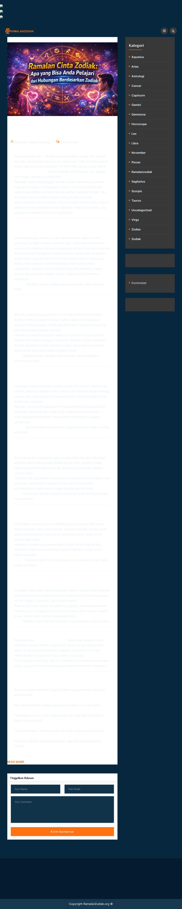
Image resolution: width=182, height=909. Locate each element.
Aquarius (138, 57)
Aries (135, 66)
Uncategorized (142, 210)
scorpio (137, 191)
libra (135, 143)
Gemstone (139, 114)
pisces (136, 162)
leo (134, 133)
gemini (136, 105)
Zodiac (136, 229)
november (139, 152)
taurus (136, 200)
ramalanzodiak (142, 172)
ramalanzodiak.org (27, 156)
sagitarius (138, 181)
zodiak (136, 239)
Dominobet (139, 283)
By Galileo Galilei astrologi (32, 142)
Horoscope (139, 124)
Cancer (136, 86)
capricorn (138, 95)
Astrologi (138, 76)
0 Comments (69, 142)
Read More (15, 762)
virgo (135, 220)
